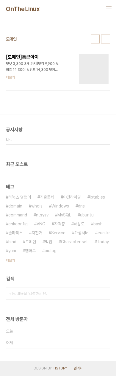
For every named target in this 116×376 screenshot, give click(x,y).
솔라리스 (15, 232)
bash (98, 223)
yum (12, 250)
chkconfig (18, 223)
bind (12, 241)
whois (37, 206)
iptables (97, 197)
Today (103, 241)
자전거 (37, 232)
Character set (74, 241)
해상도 (79, 223)
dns (81, 206)
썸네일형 (95, 39)
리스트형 (105, 39)
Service (58, 232)
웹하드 (30, 250)
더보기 (10, 260)
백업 (48, 241)
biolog (51, 250)
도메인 (30, 241)
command (17, 215)
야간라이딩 (72, 197)
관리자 (78, 368)
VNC (41, 223)
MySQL (64, 215)
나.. (9, 139)
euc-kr (104, 232)
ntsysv (42, 215)
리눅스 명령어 (19, 197)
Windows (60, 206)
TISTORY (60, 368)
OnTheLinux (23, 9)
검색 (104, 293)
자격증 (59, 223)
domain (15, 206)
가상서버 (81, 232)
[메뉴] (109, 9)
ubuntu (87, 215)
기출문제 (47, 197)
